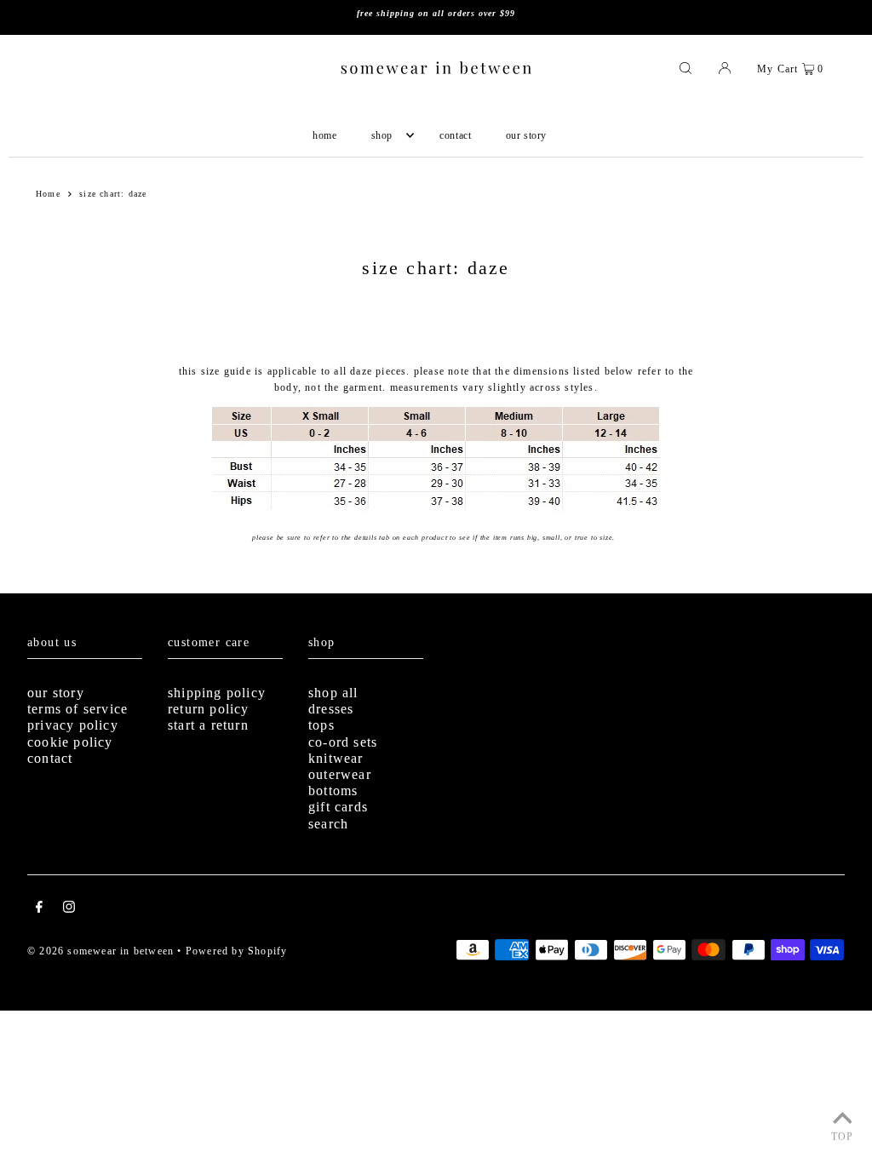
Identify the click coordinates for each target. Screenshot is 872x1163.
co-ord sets (342, 742)
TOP (842, 1137)
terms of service (77, 709)
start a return (208, 725)
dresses (330, 709)
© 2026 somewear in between (100, 951)
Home (48, 193)
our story (55, 692)
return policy (209, 709)
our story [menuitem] (526, 135)
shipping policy (217, 692)
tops (321, 725)
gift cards (338, 806)
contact (49, 758)
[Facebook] (39, 909)
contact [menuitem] (455, 135)
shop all (333, 692)
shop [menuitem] (382, 135)
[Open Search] (685, 67)
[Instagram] (69, 909)
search (328, 823)
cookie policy (70, 742)
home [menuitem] (324, 135)
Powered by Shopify (237, 951)
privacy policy (72, 725)
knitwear (336, 758)
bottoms (333, 790)
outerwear (339, 774)
